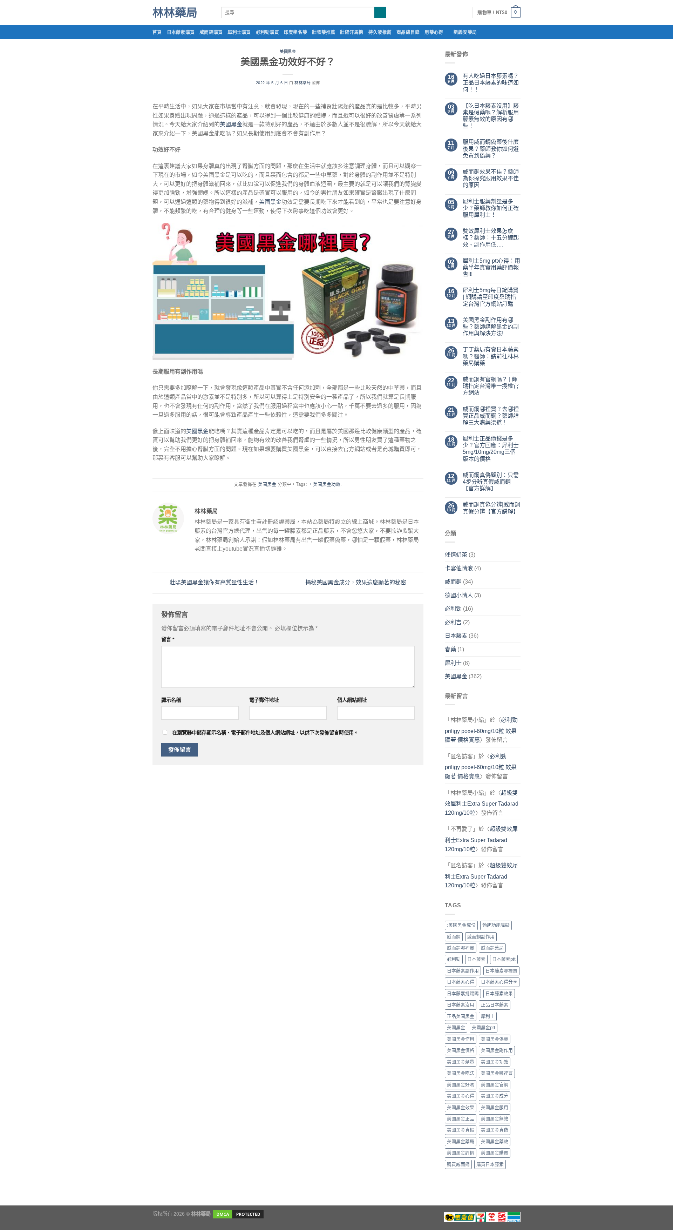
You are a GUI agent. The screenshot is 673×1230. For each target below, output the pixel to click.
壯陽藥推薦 (323, 32)
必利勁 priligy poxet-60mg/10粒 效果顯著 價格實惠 (481, 730)
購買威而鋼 (458, 1164)
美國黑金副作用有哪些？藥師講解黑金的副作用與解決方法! (491, 326)
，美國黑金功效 (324, 484)
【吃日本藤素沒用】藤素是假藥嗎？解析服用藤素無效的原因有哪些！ (491, 116)
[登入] (463, 12)
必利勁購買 (267, 32)
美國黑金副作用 (497, 1050)
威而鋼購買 (211, 32)
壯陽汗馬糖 (351, 32)
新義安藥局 (465, 32)
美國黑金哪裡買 (497, 1073)
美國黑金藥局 (460, 1141)
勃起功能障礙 (496, 925)
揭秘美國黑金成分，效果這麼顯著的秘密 (356, 582)
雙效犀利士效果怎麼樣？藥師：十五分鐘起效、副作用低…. (491, 237)
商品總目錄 (408, 32)
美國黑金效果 (460, 1107)
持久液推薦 (380, 32)
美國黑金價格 (460, 1050)
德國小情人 (459, 595)
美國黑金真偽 (494, 1129)
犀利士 (453, 663)
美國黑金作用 (460, 1039)
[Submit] (380, 13)
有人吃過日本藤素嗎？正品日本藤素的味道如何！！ (491, 82)
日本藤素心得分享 (499, 981)
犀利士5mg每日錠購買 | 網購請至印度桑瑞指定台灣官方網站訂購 (490, 297)
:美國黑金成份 (461, 925)
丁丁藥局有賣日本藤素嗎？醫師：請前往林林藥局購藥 (491, 356)
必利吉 (453, 622)
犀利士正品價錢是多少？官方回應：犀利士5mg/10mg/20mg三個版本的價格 (491, 449)
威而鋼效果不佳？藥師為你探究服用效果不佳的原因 (491, 178)
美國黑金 (288, 51)
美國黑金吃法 (460, 1073)
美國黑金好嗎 (460, 1084)
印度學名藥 (295, 32)
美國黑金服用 (494, 1107)
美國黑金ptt (483, 1027)
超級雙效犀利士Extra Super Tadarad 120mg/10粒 (481, 803)
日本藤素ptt (504, 959)
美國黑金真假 (460, 1129)
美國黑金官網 (494, 1084)
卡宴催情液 (459, 568)
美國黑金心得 (460, 1095)
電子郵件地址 (264, 700)
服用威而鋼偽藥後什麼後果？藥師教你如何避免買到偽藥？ (491, 148)
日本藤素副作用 (463, 970)
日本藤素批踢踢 (463, 993)
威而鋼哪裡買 (460, 947)
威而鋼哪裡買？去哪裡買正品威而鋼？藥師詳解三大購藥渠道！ (491, 415)
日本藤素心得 (460, 981)
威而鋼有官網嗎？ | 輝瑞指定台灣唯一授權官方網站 (491, 386)
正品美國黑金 (460, 1016)
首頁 (157, 32)
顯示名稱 (171, 700)
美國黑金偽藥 (494, 1039)
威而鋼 (453, 582)
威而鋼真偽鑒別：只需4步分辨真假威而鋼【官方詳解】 (491, 481)
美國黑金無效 (494, 1118)
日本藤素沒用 (460, 1004)
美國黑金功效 (494, 1061)
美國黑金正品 (460, 1118)
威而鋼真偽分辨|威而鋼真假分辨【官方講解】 (491, 508)
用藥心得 (433, 32)
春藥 (450, 649)
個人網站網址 (352, 700)
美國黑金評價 (460, 1152)
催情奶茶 (456, 555)
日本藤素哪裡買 (501, 970)
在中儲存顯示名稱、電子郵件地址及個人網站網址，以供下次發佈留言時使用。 (265, 732)
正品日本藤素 (494, 1004)
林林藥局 (174, 12)
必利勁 (453, 609)
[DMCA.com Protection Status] (238, 1214)
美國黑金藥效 (494, 1141)
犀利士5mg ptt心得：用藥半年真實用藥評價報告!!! (491, 267)
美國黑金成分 (494, 1095)
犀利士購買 (239, 32)
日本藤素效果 (499, 993)
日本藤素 (456, 636)
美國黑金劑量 (460, 1061)
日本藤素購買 (181, 32)
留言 (167, 639)
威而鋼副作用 (481, 936)
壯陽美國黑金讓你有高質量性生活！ (213, 582)
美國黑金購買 (494, 1152)
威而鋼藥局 (492, 947)
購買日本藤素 (490, 1164)
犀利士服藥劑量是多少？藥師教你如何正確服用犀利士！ (491, 208)
